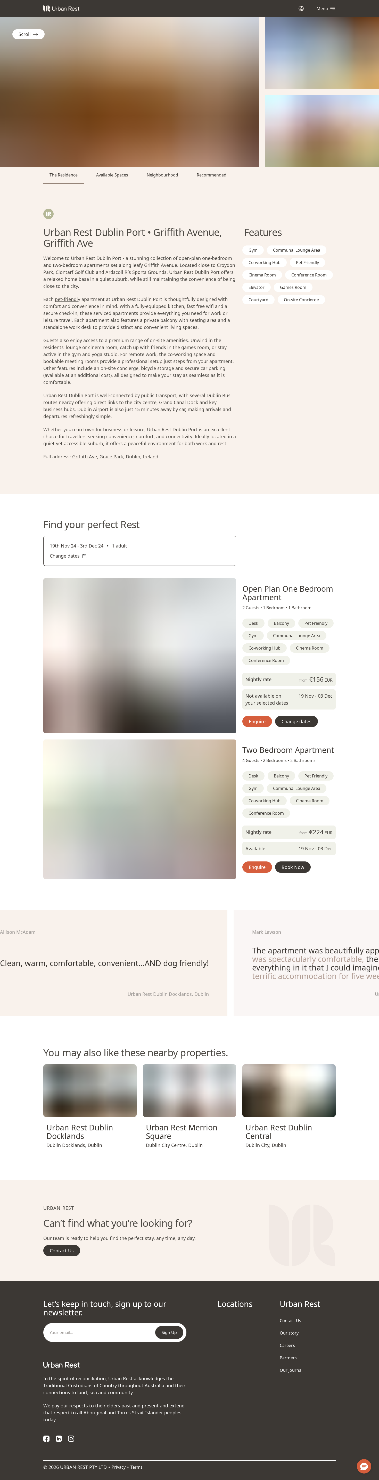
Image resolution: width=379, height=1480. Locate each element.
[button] (133, 727)
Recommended (211, 175)
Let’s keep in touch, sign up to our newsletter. (104, 1308)
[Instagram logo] (71, 1439)
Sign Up (169, 1332)
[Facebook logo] (46, 1439)
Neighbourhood (162, 175)
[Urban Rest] (61, 8)
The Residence (64, 175)
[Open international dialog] (301, 8)
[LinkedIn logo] (59, 1439)
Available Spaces (112, 175)
